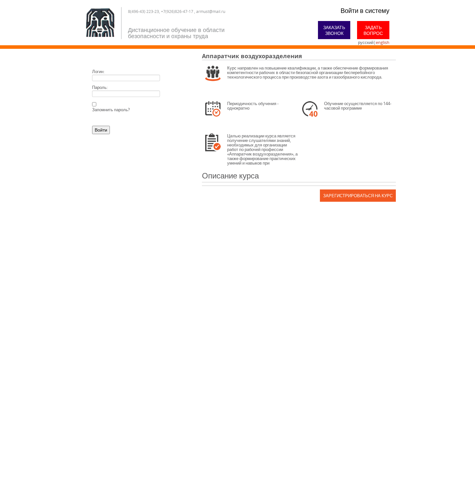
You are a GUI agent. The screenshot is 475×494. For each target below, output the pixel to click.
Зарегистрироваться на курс (358, 196)
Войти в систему (365, 10)
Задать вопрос (373, 30)
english (382, 42)
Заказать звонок (334, 30)
